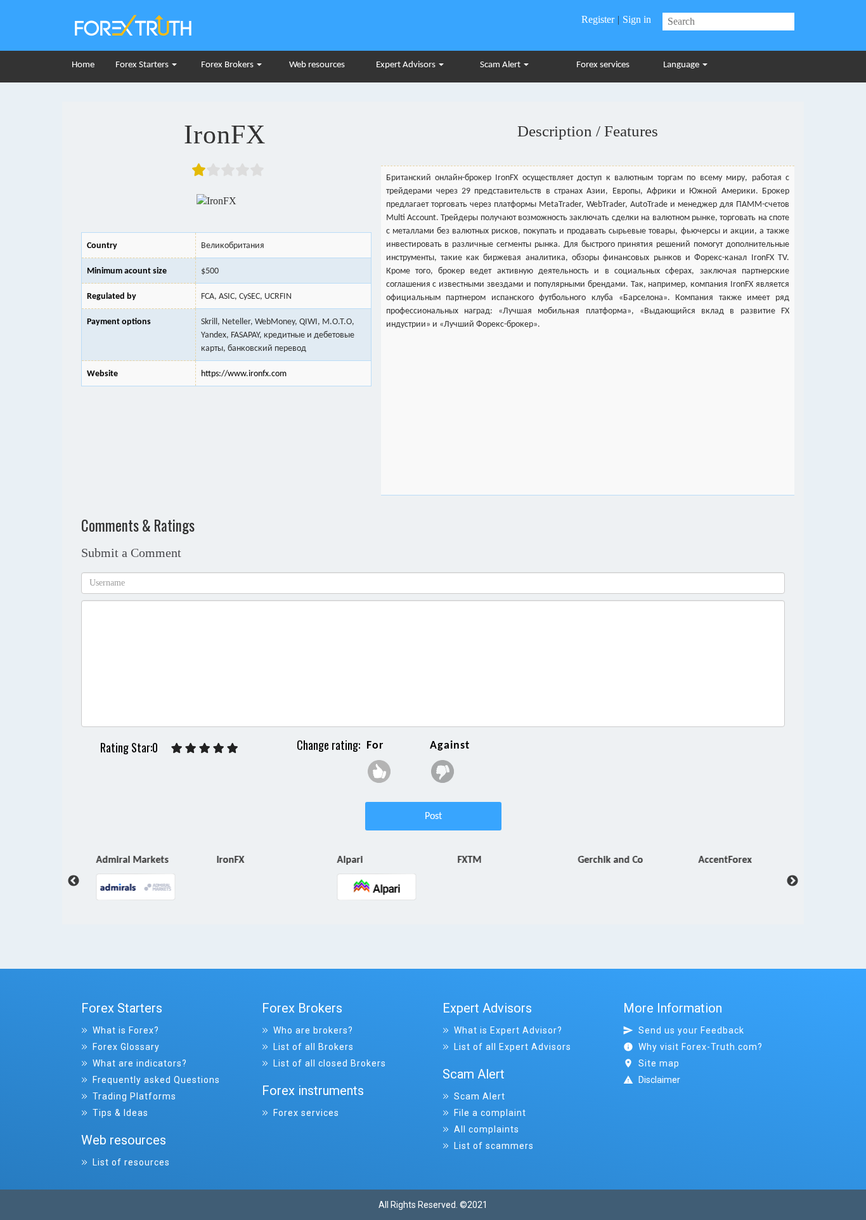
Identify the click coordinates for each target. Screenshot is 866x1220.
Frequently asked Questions (156, 1080)
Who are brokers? (313, 1030)
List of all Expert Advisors (512, 1047)
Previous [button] (64, 881)
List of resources (131, 1162)
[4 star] (219, 748)
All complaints (486, 1129)
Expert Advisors (406, 65)
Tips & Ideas (120, 1113)
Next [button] (792, 881)
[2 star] (191, 748)
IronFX (226, 860)
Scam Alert (501, 65)
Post (433, 816)
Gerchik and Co (606, 860)
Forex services (603, 65)
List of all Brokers (313, 1047)
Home (83, 65)
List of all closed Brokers (329, 1063)
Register (597, 19)
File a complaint (490, 1113)
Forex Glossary (126, 1047)
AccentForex (720, 860)
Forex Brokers (228, 65)
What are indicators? (140, 1063)
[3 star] (205, 748)
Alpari (346, 860)
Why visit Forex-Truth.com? (700, 1047)
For (375, 746)
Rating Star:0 (129, 748)
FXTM (465, 860)
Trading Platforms (134, 1096)
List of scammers (494, 1146)
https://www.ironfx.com (244, 374)
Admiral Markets (128, 860)
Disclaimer (659, 1080)
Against (450, 746)
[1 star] (177, 748)
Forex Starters (143, 65)
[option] (152, 876)
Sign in (637, 19)
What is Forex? (126, 1030)
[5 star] (233, 748)
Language (682, 65)
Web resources (317, 65)
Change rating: (328, 745)
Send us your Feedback (691, 1030)
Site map (659, 1063)
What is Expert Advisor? (508, 1030)
